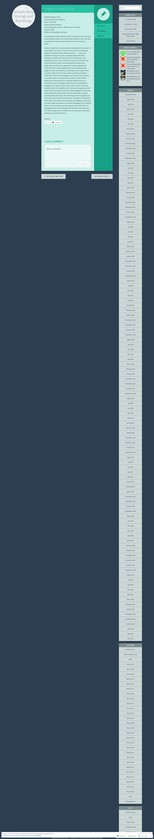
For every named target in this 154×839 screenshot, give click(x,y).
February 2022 (130, 192)
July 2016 (130, 521)
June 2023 (130, 119)
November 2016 (130, 501)
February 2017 (130, 487)
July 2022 (130, 168)
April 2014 (130, 639)
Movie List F (100, 36)
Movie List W (130, 772)
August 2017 (130, 457)
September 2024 (130, 94)
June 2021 (130, 232)
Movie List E (130, 684)
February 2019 (130, 369)
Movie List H (130, 698)
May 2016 (130, 531)
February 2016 (130, 545)
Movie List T (130, 757)
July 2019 (130, 344)
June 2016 (130, 526)
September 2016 (130, 511)
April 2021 (130, 242)
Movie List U (130, 762)
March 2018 (130, 423)
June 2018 (130, 408)
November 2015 (130, 560)
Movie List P (130, 738)
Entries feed (130, 822)
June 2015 (130, 585)
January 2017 (130, 492)
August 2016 (130, 516)
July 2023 (130, 114)
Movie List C (130, 674)
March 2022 (130, 188)
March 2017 (130, 482)
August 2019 (130, 340)
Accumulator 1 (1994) (130, 24)
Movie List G (130, 694)
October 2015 (130, 565)
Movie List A (130, 664)
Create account (130, 812)
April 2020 (130, 300)
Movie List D (130, 679)
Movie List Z (130, 787)
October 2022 (130, 153)
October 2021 (130, 212)
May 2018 (130, 413)
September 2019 (130, 335)
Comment (83, 164)
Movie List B (130, 669)
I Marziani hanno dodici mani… (133, 79)
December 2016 (130, 496)
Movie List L (130, 718)
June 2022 (130, 173)
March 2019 (130, 364)
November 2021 (130, 207)
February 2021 (130, 251)
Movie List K (130, 713)
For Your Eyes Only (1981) (54, 176)
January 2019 (130, 374)
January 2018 (130, 433)
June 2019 (130, 349)
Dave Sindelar (101, 31)
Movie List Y (130, 782)
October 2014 (130, 624)
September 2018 (130, 393)
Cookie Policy (38, 835)
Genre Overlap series (130, 654)
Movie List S (130, 752)
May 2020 (130, 295)
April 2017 (130, 477)
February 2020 (130, 310)
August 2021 (130, 222)
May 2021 (130, 237)
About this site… (130, 649)
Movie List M (130, 723)
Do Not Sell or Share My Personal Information (86, 838)
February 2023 (130, 134)
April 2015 (130, 594)
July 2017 (130, 462)
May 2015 (130, 590)
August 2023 (130, 109)
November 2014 (130, 619)
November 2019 (130, 325)
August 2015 (130, 575)
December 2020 (130, 261)
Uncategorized (130, 801)
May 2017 (130, 472)
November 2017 (130, 442)
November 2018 (130, 384)
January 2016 (130, 550)
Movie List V (130, 767)
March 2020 (130, 305)
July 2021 (130, 227)
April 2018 (130, 418)
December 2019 (130, 320)
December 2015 (130, 555)
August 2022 (130, 163)
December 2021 (130, 202)
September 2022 (130, 158)
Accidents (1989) (130, 19)
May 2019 (130, 354)
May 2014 (130, 634)
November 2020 (130, 266)
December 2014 (130, 614)
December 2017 (130, 438)
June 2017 (130, 467)
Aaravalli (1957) (130, 41)
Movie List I (130, 703)
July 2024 (130, 104)
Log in (130, 817)
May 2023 (130, 124)
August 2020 (130, 281)
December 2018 (130, 379)
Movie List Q (130, 743)
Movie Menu (130, 792)
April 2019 (130, 359)
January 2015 (130, 609)
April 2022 (130, 183)
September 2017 (130, 452)
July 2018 (130, 403)
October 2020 (130, 271)
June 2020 (130, 291)
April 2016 (130, 536)
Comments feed (130, 827)
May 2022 (130, 178)
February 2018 (130, 428)
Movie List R (130, 747)
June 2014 (130, 629)
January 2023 (130, 139)
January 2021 (130, 256)
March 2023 (130, 129)
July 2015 (130, 580)
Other (130, 796)
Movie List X (130, 777)
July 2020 (130, 286)
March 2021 (130, 246)
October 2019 (130, 330)
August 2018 (130, 398)
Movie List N (130, 728)
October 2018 (130, 389)
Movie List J (130, 708)
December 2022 (130, 143)
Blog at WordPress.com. (60, 838)
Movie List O (130, 733)
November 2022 (130, 148)
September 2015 (130, 570)
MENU (130, 659)
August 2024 (130, 99)
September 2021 (130, 217)
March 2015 (130, 599)
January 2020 (130, 315)
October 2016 (130, 506)
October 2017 (130, 447)
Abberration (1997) (130, 29)
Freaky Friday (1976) (59, 8)
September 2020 (130, 276)
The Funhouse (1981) (101, 176)
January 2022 (130, 197)
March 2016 (130, 541)
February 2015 (130, 604)
